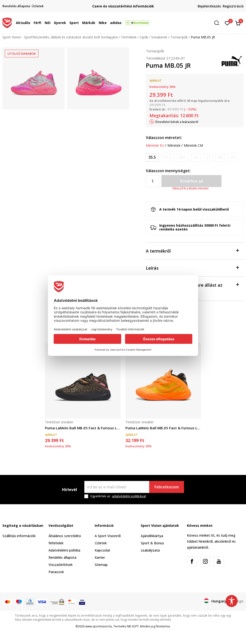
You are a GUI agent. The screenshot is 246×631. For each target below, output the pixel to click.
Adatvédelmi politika (64, 550)
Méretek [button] (173, 145)
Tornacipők (179, 37)
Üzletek (101, 543)
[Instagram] (205, 561)
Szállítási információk (19, 536)
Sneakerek (159, 37)
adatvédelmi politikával (129, 496)
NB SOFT (133, 626)
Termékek (128, 37)
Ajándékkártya (152, 536)
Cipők (144, 37)
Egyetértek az (118, 496)
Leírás (152, 268)
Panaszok (56, 572)
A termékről (158, 251)
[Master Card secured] (72, 601)
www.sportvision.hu (98, 626)
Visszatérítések (61, 564)
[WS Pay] (57, 601)
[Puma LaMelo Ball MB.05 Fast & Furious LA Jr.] (83, 381)
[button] (31, 22)
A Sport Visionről (108, 536)
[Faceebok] (192, 561)
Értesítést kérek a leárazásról (176, 122)
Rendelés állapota (62, 557)
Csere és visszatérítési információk (123, 6)
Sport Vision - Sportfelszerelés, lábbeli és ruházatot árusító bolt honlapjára (60, 37)
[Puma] (232, 60)
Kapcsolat (102, 550)
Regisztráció (233, 6)
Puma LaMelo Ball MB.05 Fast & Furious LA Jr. (83, 427)
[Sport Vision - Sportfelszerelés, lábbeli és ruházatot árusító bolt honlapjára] (7, 22)
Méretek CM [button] (193, 145)
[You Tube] (219, 561)
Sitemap (101, 564)
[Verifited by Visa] (82, 601)
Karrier (100, 557)
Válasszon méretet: (164, 137)
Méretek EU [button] (155, 145)
